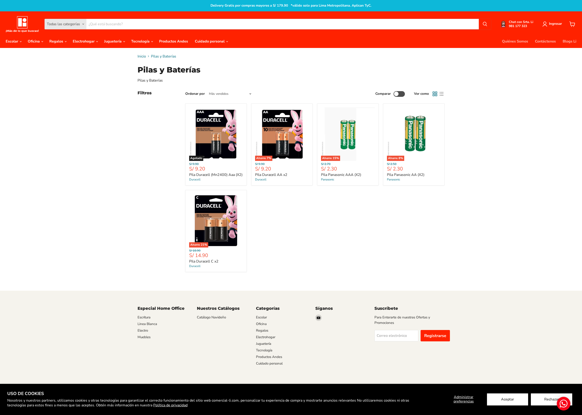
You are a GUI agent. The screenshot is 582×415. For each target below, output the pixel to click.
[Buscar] (485, 24)
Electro (143, 330)
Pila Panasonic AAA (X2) (341, 174)
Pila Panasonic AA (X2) (405, 174)
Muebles (144, 337)
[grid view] (435, 94)
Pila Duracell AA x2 (271, 174)
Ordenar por (195, 94)
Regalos (56, 41)
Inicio (142, 56)
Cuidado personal (210, 41)
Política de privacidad (170, 405)
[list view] (441, 94)
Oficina (34, 41)
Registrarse (435, 335)
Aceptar (507, 399)
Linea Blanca (147, 324)
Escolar (12, 41)
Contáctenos (545, 41)
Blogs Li (569, 41)
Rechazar (551, 399)
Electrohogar (84, 41)
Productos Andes (173, 41)
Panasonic (327, 180)
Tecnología (141, 41)
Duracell (195, 180)
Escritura (144, 317)
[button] (553, 24)
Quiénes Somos (515, 41)
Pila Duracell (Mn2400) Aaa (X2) (216, 174)
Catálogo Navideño (211, 317)
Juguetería (113, 41)
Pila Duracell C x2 (203, 261)
